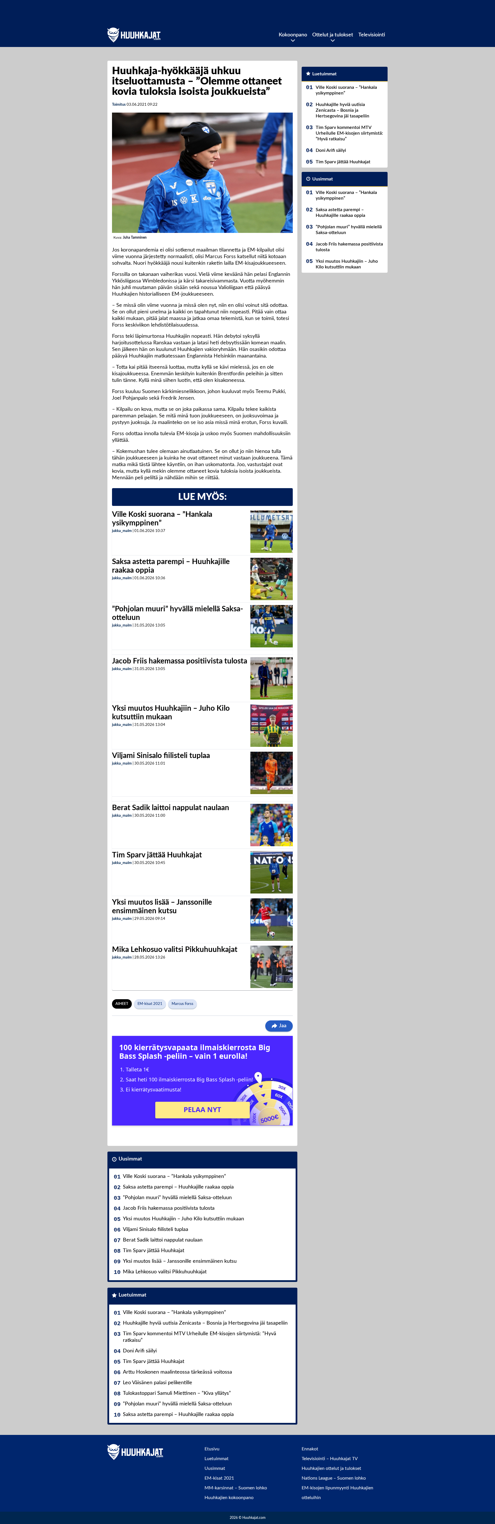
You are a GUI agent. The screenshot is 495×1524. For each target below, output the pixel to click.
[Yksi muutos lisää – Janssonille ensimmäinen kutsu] (271, 919)
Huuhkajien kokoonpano (229, 1497)
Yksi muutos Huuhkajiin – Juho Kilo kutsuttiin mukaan (183, 1218)
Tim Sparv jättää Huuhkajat (157, 855)
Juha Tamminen (135, 237)
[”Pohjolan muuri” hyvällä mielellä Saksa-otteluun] (271, 626)
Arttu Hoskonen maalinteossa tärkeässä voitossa (177, 1372)
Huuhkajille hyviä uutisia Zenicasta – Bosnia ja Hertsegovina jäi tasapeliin (205, 1323)
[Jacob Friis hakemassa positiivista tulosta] (271, 678)
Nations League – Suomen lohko (334, 1478)
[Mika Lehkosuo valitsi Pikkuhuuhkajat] (271, 967)
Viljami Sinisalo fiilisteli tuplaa (161, 755)
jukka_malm (122, 531)
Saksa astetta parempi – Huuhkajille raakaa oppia (178, 1187)
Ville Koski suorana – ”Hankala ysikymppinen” (174, 1176)
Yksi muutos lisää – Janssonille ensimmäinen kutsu (180, 1261)
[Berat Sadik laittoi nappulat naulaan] (271, 825)
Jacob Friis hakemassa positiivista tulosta (179, 661)
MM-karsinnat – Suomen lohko (236, 1488)
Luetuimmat (132, 1295)
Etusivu (212, 1449)
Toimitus (119, 105)
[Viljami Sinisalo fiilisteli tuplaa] (271, 773)
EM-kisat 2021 (150, 1004)
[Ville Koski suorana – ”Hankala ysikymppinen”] (271, 531)
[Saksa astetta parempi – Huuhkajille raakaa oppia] (271, 579)
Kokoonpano (293, 35)
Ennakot (310, 1449)
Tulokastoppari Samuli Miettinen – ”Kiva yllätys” (177, 1393)
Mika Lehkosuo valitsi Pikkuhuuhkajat (174, 949)
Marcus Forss (182, 1004)
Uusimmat (130, 1159)
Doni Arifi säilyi (140, 1351)
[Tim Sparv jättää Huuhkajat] (271, 872)
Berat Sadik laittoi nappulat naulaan (170, 808)
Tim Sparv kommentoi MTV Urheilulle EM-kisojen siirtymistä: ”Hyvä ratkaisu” (199, 1337)
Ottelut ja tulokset (332, 35)
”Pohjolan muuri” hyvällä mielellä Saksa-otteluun (177, 1197)
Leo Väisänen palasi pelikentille (157, 1382)
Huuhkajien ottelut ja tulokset (331, 1468)
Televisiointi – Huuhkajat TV (330, 1458)
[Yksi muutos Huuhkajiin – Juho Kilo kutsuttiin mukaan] (271, 725)
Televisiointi (371, 35)
